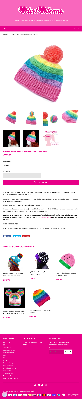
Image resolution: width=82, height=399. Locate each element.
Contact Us (7, 347)
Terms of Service (9, 376)
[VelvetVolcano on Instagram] (46, 385)
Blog (5, 345)
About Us (6, 342)
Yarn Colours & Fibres (10, 378)
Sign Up (68, 352)
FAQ (4, 355)
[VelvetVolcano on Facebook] (38, 385)
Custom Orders (8, 352)
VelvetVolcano (13, 391)
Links (5, 360)
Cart (78, 29)
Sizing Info (7, 371)
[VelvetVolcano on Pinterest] (42, 385)
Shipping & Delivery (10, 368)
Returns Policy (8, 365)
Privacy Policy (8, 363)
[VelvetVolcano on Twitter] (35, 385)
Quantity (6, 171)
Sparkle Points (8, 373)
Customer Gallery (9, 350)
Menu (6, 29)
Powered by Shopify (27, 391)
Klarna (5, 358)
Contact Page (46, 217)
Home (5, 34)
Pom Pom (7, 161)
